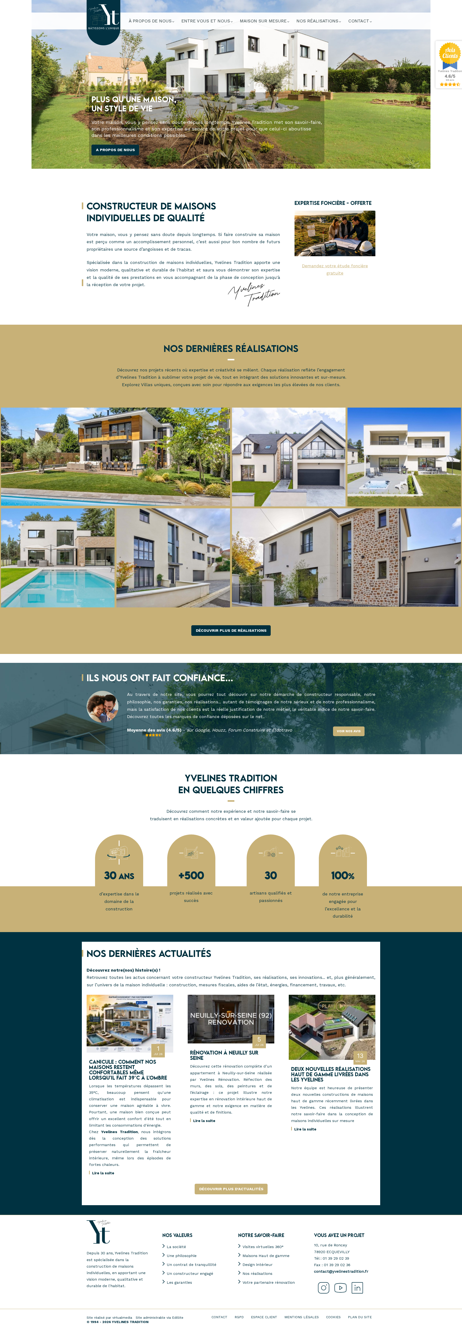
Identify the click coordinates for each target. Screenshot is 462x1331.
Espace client (264, 1317)
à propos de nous (150, 20)
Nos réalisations (257, 1273)
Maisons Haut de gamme (266, 1255)
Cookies (333, 1317)
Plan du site (360, 1317)
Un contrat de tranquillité (191, 1264)
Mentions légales (301, 1317)
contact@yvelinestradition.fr (341, 1271)
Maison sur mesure (263, 20)
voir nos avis (349, 731)
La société (176, 1246)
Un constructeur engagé (190, 1273)
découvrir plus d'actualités (231, 1189)
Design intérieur (258, 1264)
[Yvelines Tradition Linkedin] (356, 1293)
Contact (219, 1317)
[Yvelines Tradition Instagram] (322, 1293)
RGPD (239, 1317)
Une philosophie (182, 1255)
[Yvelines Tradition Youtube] (339, 1293)
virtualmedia (122, 1317)
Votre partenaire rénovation (269, 1282)
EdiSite (177, 1317)
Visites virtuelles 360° (263, 1246)
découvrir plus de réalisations (231, 630)
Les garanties (179, 1282)
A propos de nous (115, 150)
